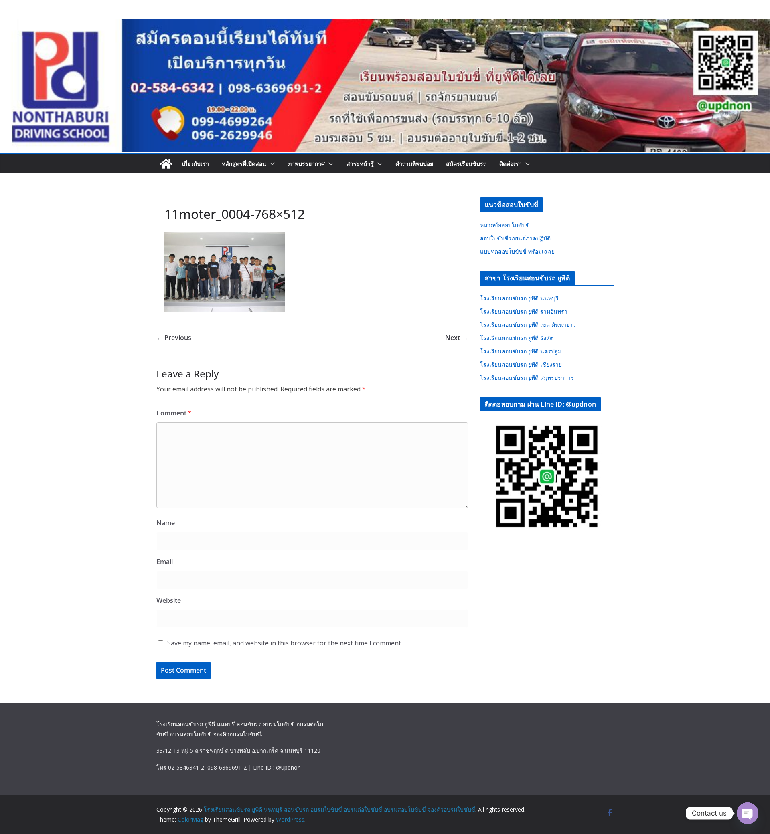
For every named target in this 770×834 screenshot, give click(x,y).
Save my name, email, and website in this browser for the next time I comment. (284, 643)
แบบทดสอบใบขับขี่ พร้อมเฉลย (517, 251)
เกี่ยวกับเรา (195, 163)
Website (168, 600)
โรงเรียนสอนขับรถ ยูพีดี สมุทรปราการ (527, 377)
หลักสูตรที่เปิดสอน (244, 163)
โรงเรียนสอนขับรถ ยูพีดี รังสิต (516, 338)
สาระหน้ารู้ (360, 163)
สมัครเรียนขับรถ (466, 163)
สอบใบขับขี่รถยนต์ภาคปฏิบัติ (515, 238)
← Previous (173, 337)
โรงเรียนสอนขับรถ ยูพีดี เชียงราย (521, 364)
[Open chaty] (747, 813)
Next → (456, 337)
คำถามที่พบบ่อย (414, 163)
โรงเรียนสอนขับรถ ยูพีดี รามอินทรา (523, 311)
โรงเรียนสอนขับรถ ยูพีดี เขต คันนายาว (528, 324)
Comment (174, 413)
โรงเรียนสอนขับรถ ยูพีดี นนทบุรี (519, 298)
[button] (270, 163)
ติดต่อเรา (510, 163)
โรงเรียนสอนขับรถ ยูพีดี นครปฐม (520, 351)
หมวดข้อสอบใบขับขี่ (505, 225)
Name (165, 522)
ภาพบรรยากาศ (306, 163)
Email (164, 561)
